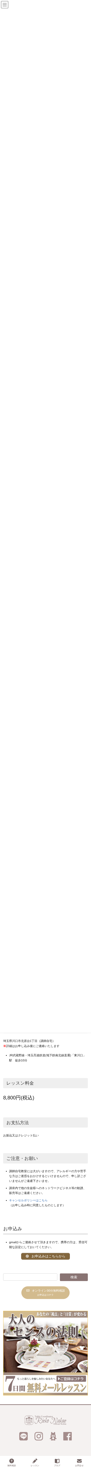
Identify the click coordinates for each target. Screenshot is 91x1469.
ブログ (57, 1465)
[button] (45, 1292)
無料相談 (11, 1465)
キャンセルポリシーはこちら (28, 1200)
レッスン (35, 1465)
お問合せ (79, 1465)
